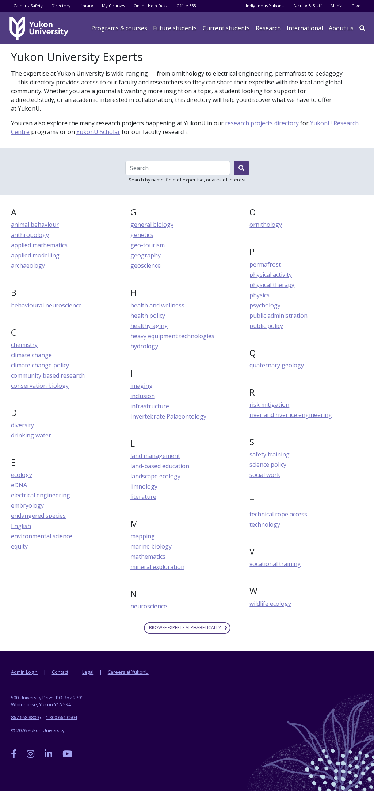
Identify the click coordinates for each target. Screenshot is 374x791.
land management (155, 456)
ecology (21, 475)
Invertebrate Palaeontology (168, 416)
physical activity (270, 275)
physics (259, 295)
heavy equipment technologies (172, 336)
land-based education (159, 466)
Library (86, 5)
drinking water (31, 435)
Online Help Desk (151, 5)
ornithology (265, 225)
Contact (60, 672)
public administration (278, 316)
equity (19, 546)
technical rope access (278, 514)
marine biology (151, 546)
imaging (141, 386)
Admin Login (24, 672)
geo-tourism (147, 245)
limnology (143, 486)
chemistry (24, 345)
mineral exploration (157, 567)
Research (268, 28)
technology (264, 524)
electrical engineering (40, 495)
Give (355, 5)
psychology (264, 305)
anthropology (30, 235)
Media (337, 5)
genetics (141, 235)
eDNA (19, 485)
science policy (267, 465)
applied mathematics (39, 245)
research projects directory (262, 123)
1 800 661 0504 (61, 717)
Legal (88, 672)
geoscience (145, 265)
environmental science (41, 536)
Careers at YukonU (128, 672)
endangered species (38, 516)
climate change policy (40, 365)
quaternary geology (276, 365)
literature (143, 497)
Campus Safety (28, 5)
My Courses (113, 5)
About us (341, 28)
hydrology (144, 346)
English (21, 526)
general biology (151, 225)
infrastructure (149, 406)
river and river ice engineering (290, 415)
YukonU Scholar (98, 132)
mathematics (147, 557)
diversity (22, 425)
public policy (266, 326)
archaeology (28, 265)
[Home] (40, 28)
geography (145, 255)
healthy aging (149, 326)
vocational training (275, 564)
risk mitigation (269, 405)
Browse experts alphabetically (185, 627)
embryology (27, 505)
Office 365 (186, 5)
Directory (60, 5)
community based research (48, 375)
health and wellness (157, 305)
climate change (31, 355)
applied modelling (35, 255)
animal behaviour (35, 225)
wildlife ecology (270, 604)
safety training (269, 454)
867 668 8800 (25, 717)
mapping (142, 536)
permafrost (265, 264)
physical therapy (271, 285)
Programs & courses (119, 28)
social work (264, 475)
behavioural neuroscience (46, 305)
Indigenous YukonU (265, 5)
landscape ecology (155, 476)
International (305, 28)
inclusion (142, 396)
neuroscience (148, 606)
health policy (147, 316)
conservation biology (40, 386)
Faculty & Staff (307, 5)
